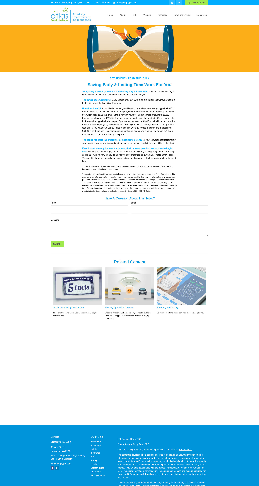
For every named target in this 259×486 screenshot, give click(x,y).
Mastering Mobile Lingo (168, 307)
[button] (111, 15)
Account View (198, 2)
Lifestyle (95, 464)
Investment (96, 445)
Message (55, 220)
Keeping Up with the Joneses (119, 307)
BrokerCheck (185, 449)
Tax (92, 456)
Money (94, 460)
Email (133, 203)
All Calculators (98, 475)
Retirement (96, 441)
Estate (94, 449)
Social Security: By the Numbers (68, 307)
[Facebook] (179, 2)
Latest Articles (97, 468)
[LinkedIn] (172, 2)
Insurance (95, 453)
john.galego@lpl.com (127, 2)
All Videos (96, 472)
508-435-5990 (103, 2)
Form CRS (144, 444)
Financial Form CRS (132, 439)
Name (53, 203)
